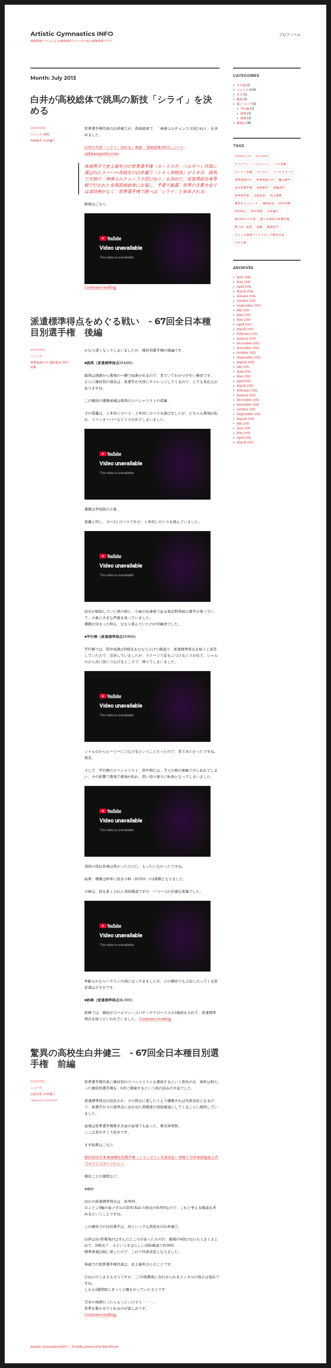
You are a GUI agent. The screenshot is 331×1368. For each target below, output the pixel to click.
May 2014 (244, 282)
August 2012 (245, 362)
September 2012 (249, 357)
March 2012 (245, 386)
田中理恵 (257, 211)
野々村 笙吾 (243, 227)
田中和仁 (240, 211)
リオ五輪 (280, 164)
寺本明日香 (242, 195)
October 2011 (246, 409)
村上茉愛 (276, 195)
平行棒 (244, 109)
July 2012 (243, 367)
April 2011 (244, 438)
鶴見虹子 (273, 227)
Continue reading (100, 287)
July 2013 (243, 310)
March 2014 (245, 291)
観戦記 (241, 123)
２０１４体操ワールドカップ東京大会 (259, 234)
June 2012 (244, 372)
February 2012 (247, 390)
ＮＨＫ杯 (240, 242)
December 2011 (248, 400)
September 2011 (248, 414)
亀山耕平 (284, 179)
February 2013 (247, 334)
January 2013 (246, 338)
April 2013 (244, 324)
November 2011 (248, 405)
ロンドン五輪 (243, 172)
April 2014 (244, 287)
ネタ (240, 94)
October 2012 (246, 353)
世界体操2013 (39, 362)
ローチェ (262, 172)
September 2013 (249, 305)
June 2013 (244, 315)
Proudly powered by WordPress (95, 1347)
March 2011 (245, 442)
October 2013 (246, 301)
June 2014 (244, 277)
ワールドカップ (283, 172)
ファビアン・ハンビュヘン (252, 164)
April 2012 (244, 381)
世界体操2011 (243, 179)
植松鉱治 (55, 362)
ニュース (36, 134)
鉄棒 (243, 118)
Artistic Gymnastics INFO (71, 34)
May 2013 (244, 320)
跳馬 (46, 134)
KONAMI (262, 156)
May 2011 (243, 433)
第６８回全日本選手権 (274, 219)
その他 (241, 85)
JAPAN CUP (243, 156)
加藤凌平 (279, 187)
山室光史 (36, 1094)
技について (244, 104)
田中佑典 (284, 203)
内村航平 (36, 140)
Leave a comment (43, 1100)
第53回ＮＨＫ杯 (245, 219)
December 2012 (248, 343)
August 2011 (245, 419)
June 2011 (243, 428)
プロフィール (290, 35)
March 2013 (245, 329)
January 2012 (246, 395)
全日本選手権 (243, 187)
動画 (240, 99)
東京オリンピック (246, 203)
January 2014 (246, 296)
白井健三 (49, 140)
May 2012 (244, 376)
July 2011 (243, 423)
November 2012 (248, 348)
